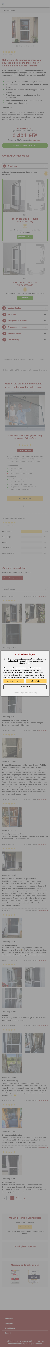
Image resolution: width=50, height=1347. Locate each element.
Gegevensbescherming (28, 692)
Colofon (16, 692)
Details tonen (25, 687)
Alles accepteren (14, 681)
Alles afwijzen (36, 681)
